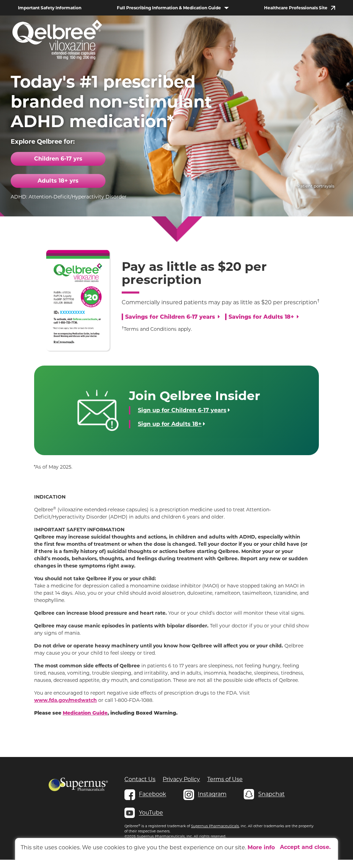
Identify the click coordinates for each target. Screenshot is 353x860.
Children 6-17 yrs (58, 158)
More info (261, 847)
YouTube (151, 812)
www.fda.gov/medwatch (65, 700)
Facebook (152, 794)
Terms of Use (225, 779)
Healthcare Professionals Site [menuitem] (295, 7)
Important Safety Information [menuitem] (49, 7)
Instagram (212, 794)
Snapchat (271, 794)
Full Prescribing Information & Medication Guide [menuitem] (169, 7)
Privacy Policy (181, 779)
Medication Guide (85, 713)
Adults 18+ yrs (58, 180)
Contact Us (139, 779)
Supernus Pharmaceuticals (215, 826)
